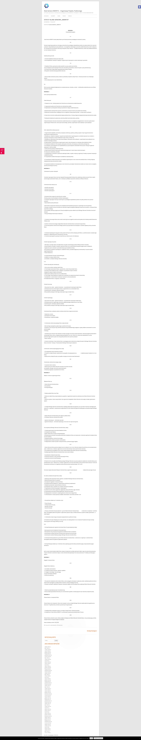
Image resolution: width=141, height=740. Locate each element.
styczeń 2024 (47, 678)
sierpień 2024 (47, 673)
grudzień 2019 (47, 718)
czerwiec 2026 (47, 649)
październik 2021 (48, 700)
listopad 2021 (47, 699)
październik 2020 (48, 716)
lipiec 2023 (46, 687)
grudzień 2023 (47, 680)
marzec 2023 (47, 689)
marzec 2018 (47, 732)
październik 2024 (48, 670)
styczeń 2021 (47, 713)
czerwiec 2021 (47, 706)
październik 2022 (48, 693)
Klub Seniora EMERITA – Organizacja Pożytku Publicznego (63, 11)
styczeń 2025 (47, 666)
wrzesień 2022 (47, 695)
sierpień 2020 (47, 717)
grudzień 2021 (47, 698)
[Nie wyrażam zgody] (139, 738)
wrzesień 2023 (47, 684)
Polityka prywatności (98, 738)
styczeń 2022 (47, 696)
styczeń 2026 (47, 651)
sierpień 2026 (47, 646)
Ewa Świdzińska (46, 21)
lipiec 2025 (46, 657)
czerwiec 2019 (47, 725)
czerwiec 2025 (47, 659)
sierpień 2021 (47, 703)
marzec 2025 (47, 663)
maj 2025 (46, 660)
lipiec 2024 (46, 674)
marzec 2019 (47, 728)
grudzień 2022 (47, 692)
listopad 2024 (47, 668)
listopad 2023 (47, 681)
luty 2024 (46, 677)
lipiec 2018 (46, 731)
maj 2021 (46, 707)
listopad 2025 (47, 653)
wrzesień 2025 (47, 656)
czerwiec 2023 (47, 688)
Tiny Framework (50, 735)
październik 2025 (48, 655)
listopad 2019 (47, 720)
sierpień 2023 (47, 685)
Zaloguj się (56, 735)
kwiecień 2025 (47, 662)
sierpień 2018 (47, 729)
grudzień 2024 (47, 667)
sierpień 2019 (47, 724)
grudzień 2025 (47, 652)
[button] (139, 6)
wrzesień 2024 (47, 671)
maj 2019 (46, 727)
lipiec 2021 (46, 704)
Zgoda (91, 738)
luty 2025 (46, 664)
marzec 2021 (47, 710)
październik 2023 (48, 682)
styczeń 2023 (47, 691)
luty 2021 (46, 711)
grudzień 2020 (47, 714)
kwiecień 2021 (47, 709)
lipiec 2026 (46, 648)
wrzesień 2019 (47, 723)
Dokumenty (60, 625)
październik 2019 (48, 721)
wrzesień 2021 (47, 702)
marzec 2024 (47, 675)
